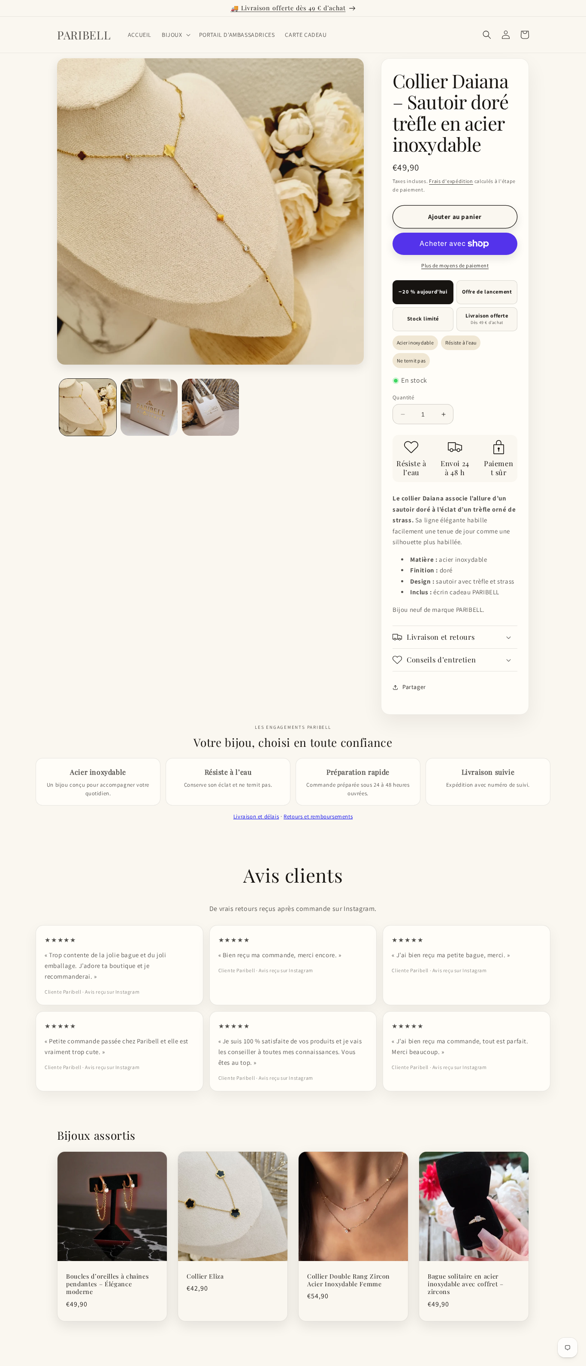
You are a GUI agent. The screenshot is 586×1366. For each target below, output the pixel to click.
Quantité (403, 397)
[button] (175, 35)
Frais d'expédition (451, 181)
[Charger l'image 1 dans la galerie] (87, 407)
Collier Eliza (205, 1276)
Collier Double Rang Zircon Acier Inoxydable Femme (348, 1280)
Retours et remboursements (318, 816)
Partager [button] (414, 687)
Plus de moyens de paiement (455, 265)
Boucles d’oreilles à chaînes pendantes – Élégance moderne (107, 1284)
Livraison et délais (256, 816)
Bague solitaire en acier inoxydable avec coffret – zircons (466, 1284)
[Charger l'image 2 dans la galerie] (149, 407)
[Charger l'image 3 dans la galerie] (210, 407)
